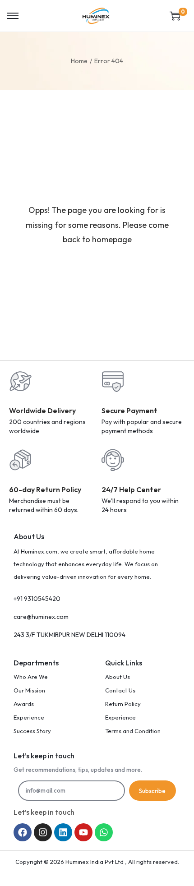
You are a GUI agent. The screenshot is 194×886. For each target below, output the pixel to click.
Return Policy (123, 703)
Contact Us (120, 690)
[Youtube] (83, 832)
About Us (117, 676)
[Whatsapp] (104, 832)
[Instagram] (43, 832)
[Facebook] (23, 832)
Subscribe (152, 790)
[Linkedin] (63, 832)
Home (79, 61)
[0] (175, 15)
